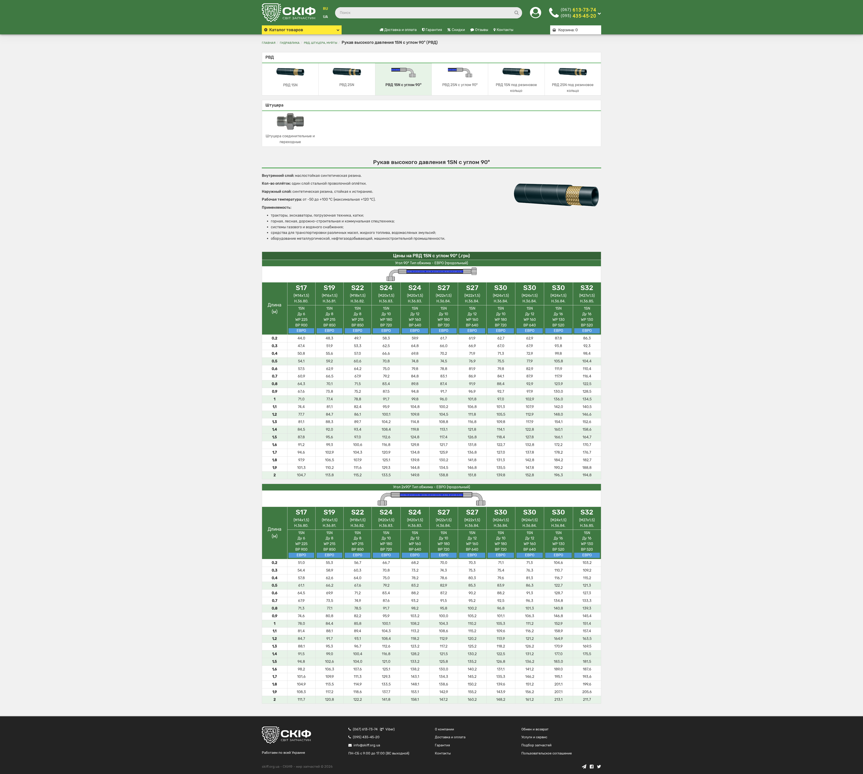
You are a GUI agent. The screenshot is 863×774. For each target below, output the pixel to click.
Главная (269, 42)
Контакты (505, 30)
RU (325, 9)
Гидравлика (290, 42)
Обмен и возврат (535, 729)
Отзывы (481, 30)
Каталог (286, 29)
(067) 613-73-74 (365, 729)
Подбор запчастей (536, 745)
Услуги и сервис (534, 737)
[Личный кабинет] (535, 15)
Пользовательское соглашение (546, 753)
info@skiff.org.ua (367, 745)
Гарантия (434, 30)
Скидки (458, 30)
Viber (389, 729)
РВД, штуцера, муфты (320, 42)
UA (325, 17)
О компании (444, 729)
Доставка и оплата (400, 30)
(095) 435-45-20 (366, 737)
